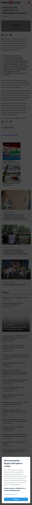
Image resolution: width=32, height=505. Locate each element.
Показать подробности (11, 494)
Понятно (16, 499)
